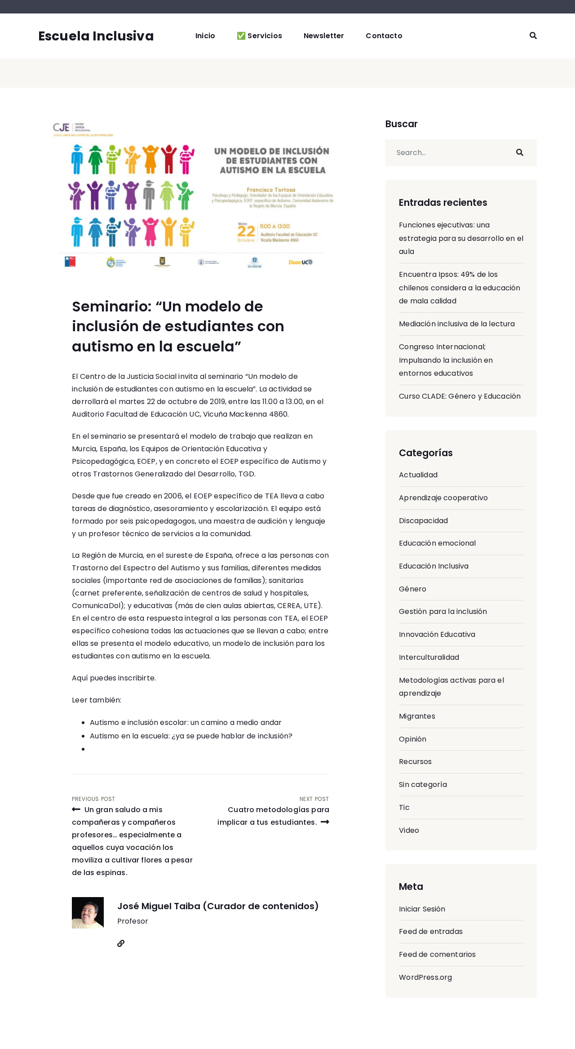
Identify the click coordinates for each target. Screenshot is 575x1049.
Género (412, 589)
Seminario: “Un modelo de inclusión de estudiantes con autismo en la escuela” (178, 326)
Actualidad (418, 475)
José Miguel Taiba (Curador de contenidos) (218, 906)
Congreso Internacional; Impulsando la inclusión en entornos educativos (446, 360)
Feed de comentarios (437, 954)
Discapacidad (423, 521)
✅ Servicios (259, 36)
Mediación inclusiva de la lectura (457, 324)
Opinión (412, 739)
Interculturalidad (429, 657)
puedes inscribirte (122, 678)
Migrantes (417, 716)
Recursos (415, 761)
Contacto (384, 36)
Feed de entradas (431, 931)
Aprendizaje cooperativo (443, 498)
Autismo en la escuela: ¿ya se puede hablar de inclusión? (191, 736)
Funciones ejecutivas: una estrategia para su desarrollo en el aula (461, 238)
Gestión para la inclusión (443, 611)
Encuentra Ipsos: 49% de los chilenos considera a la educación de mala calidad (459, 287)
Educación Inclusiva (434, 566)
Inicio (205, 36)
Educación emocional (437, 543)
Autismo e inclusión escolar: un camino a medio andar (186, 722)
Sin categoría (423, 784)
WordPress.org (425, 977)
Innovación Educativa (437, 634)
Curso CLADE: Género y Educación (460, 396)
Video (409, 830)
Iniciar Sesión (422, 909)
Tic (404, 807)
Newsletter (324, 36)
